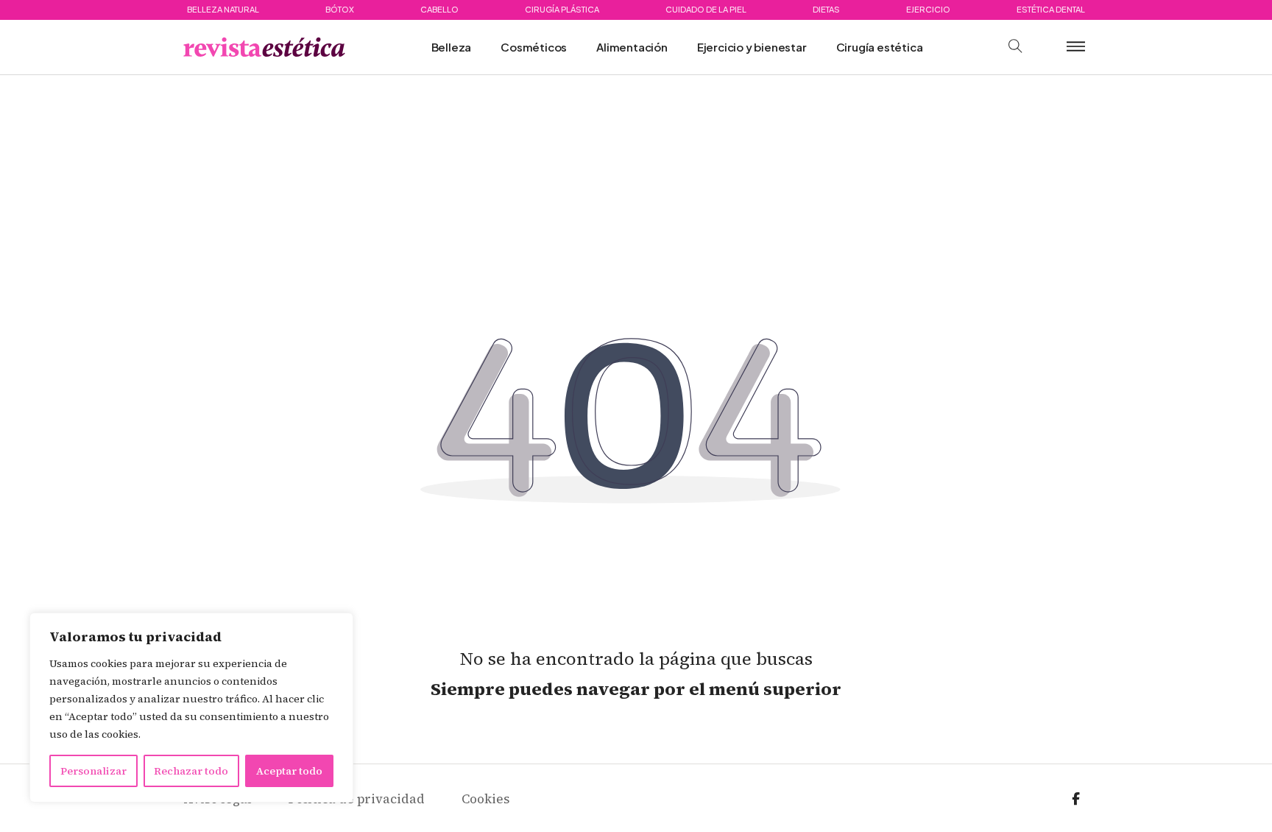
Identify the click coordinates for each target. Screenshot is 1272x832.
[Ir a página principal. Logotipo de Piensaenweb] (264, 47)
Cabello (439, 9)
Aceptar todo (289, 771)
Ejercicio (928, 9)
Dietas (826, 9)
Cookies (485, 799)
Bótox (339, 9)
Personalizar (93, 771)
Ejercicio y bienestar (752, 47)
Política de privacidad (357, 799)
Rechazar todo (191, 771)
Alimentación (632, 47)
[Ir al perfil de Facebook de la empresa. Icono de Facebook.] (1076, 799)
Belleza (451, 47)
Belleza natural (223, 9)
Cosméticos (534, 47)
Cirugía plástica (562, 9)
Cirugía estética (879, 47)
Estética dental (1051, 9)
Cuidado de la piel (705, 9)
